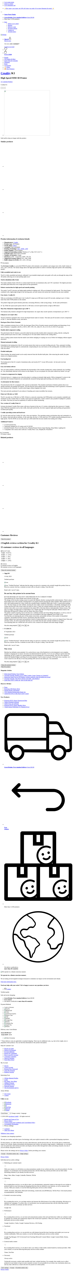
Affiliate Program (9, 1083)
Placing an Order (9, 1048)
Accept (3, 1153)
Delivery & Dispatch (10, 1050)
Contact (6, 1095)
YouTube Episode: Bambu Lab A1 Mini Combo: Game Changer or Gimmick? (26, 675)
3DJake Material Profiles (11, 1078)
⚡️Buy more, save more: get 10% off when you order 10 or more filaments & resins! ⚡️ (29, 8)
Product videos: (6, 434)
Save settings (5, 1267)
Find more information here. (8, 981)
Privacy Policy (8, 1121)
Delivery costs (12, 27)
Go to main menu (9, 2)
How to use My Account (11, 1055)
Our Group (7, 1094)
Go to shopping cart (9, 5)
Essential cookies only (13, 1153)
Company (7, 1129)
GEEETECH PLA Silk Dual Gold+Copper (16, 693)
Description (5, 263)
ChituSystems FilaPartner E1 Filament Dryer (16, 707)
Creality (6, 73)
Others (15, 245)
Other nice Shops (9, 1130)
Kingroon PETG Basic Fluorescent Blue (15, 700)
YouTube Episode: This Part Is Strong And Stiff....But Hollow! (22, 678)
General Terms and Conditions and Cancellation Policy (19, 1122)
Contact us (11, 30)
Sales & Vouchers (9, 1058)
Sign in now (7, 41)
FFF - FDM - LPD (22, 249)
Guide (6, 1080)
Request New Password (11, 1069)
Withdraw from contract (7, 1133)
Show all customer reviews (8, 570)
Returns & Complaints (10, 1053)
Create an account (9, 47)
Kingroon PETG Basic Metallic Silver (15, 705)
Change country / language (18, 1113)
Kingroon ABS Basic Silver (12, 689)
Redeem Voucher (9, 1072)
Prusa (5, 687)
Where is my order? (13, 23)
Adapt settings (24, 1153)
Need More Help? (9, 1060)
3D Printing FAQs (9, 1084)
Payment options (12, 28)
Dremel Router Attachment (11, 690)
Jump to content (8, 4)
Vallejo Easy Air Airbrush (11, 704)
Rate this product (5, 539)
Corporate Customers (10, 1056)
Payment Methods (9, 1052)
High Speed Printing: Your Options (14, 674)
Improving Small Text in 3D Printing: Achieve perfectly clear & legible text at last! (27, 677)
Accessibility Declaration (11, 1124)
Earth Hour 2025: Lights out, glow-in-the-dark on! (18, 680)
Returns (10, 25)
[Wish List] (5, 49)
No (25, 625)
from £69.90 (19, 17)
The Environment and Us (11, 1088)
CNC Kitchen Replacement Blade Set (15, 692)
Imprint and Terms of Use (11, 1119)
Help (5, 22)
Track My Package (9, 1070)
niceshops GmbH (13, 1116)
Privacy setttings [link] (8, 1126)
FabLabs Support (9, 1086)
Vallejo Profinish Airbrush (11, 702)
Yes (19, 625)
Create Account (8, 1067)
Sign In (6, 1066)
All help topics (12, 31)
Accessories (5, 432)
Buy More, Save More (10, 1081)
